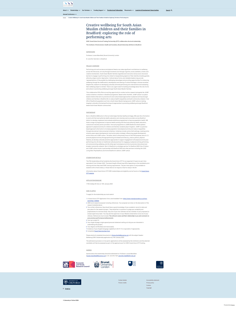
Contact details (122, 280)
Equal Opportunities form (102, 231)
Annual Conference (69, 14)
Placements (128, 10)
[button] (169, 10)
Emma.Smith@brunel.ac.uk (120, 235)
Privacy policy (150, 282)
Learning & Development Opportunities (147, 10)
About (65, 10)
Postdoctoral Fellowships (115, 10)
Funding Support (98, 10)
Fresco (233, 305)
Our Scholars (86, 10)
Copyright (149, 288)
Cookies (148, 285)
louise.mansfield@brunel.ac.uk (96, 256)
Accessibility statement (152, 280)
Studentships (74, 10)
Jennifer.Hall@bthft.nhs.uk (126, 256)
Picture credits (122, 282)
